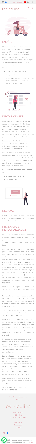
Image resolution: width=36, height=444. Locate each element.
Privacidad (18, 425)
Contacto (18, 399)
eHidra (30, 443)
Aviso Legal (18, 422)
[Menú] (25, 8)
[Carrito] (33, 8)
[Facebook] (5, 2)
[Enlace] (10, 8)
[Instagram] (2, 2)
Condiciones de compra (18, 397)
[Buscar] (29, 8)
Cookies (18, 427)
